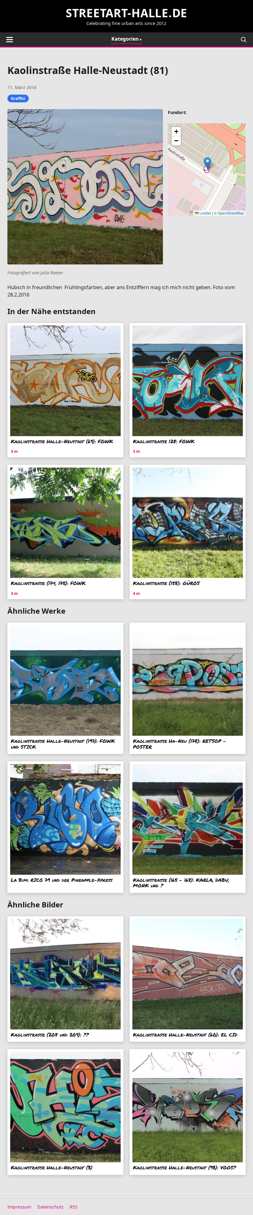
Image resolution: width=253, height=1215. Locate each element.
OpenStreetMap (231, 212)
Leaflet (205, 212)
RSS (73, 1207)
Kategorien (125, 38)
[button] (207, 163)
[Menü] (9, 39)
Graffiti (18, 98)
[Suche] (243, 39)
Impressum (19, 1207)
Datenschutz (50, 1207)
